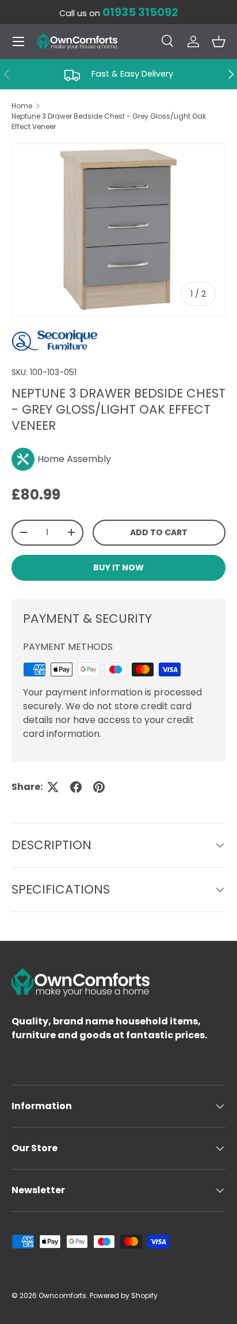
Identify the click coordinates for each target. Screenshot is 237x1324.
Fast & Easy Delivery (132, 74)
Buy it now (118, 567)
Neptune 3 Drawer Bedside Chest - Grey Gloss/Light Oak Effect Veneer (109, 121)
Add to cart (159, 532)
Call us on (118, 13)
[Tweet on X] (52, 787)
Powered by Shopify (124, 1295)
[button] (218, 41)
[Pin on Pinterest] (98, 787)
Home (22, 106)
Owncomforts (62, 1295)
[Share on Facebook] (75, 787)
